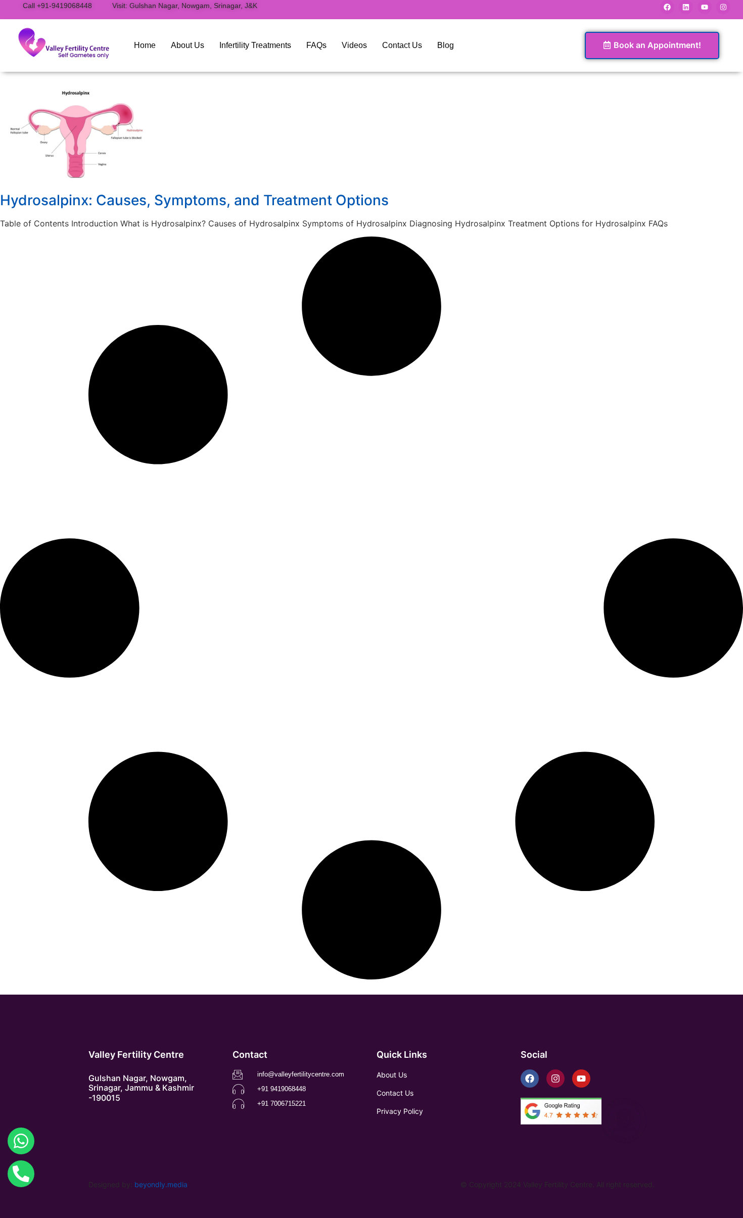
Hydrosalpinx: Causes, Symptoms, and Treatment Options (194, 200)
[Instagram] (723, 7)
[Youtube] (705, 7)
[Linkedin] (686, 7)
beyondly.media (161, 1184)
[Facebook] (667, 7)
